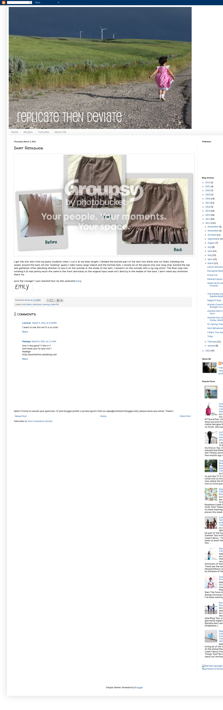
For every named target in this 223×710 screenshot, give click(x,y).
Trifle (210, 336)
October (212, 235)
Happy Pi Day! (214, 300)
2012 (208, 219)
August (212, 243)
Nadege (26, 341)
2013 (208, 215)
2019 (208, 194)
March (211, 263)
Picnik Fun (212, 275)
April (210, 259)
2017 (207, 202)
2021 (208, 186)
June (210, 251)
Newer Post (21, 416)
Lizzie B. (26, 323)
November (213, 230)
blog (78, 281)
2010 (208, 350)
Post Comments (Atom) (40, 421)
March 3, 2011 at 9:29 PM (44, 323)
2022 (208, 182)
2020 (208, 190)
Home (14, 132)
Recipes (28, 132)
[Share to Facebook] (58, 300)
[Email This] (48, 300)
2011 (208, 223)
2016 (208, 206)
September (214, 239)
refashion (37, 304)
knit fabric (27, 304)
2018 (208, 198)
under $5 (54, 304)
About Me (60, 132)
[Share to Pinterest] (61, 300)
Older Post (185, 416)
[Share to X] (55, 300)
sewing (46, 304)
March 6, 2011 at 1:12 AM (44, 341)
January (212, 345)
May (210, 255)
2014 (208, 210)
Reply (25, 331)
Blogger (138, 687)
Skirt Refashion (215, 328)
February (212, 341)
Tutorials (43, 132)
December (213, 226)
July (210, 247)
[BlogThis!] (51, 300)
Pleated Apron (214, 279)
